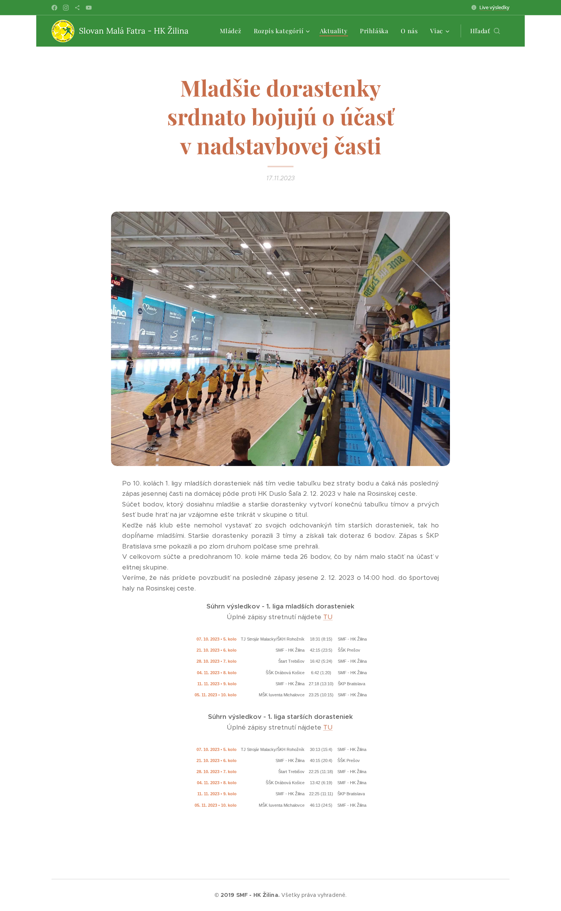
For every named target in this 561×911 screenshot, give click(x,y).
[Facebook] (54, 7)
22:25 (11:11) (321, 793)
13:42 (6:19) (321, 782)
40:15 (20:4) (321, 760)
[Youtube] (89, 7)
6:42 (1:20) (321, 672)
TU (328, 617)
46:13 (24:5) (321, 805)
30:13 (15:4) (321, 749)
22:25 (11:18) (321, 771)
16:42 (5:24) (321, 661)
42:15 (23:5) (321, 650)
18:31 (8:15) (321, 639)
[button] (485, 30)
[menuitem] (233, 30)
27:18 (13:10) (321, 683)
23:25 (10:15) (321, 695)
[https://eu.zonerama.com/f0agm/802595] (77, 7)
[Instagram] (66, 7)
